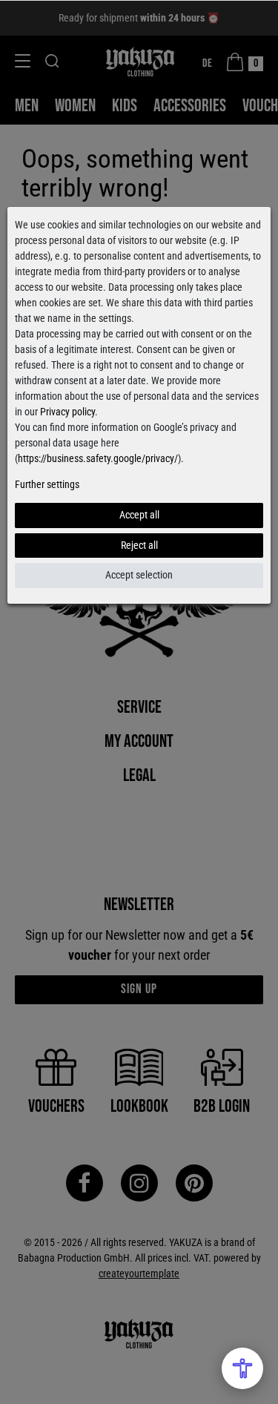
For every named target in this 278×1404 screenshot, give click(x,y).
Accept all (139, 515)
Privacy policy (67, 412)
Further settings (47, 484)
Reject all (139, 545)
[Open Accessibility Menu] (242, 1368)
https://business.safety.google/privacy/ (98, 458)
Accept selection (139, 575)
